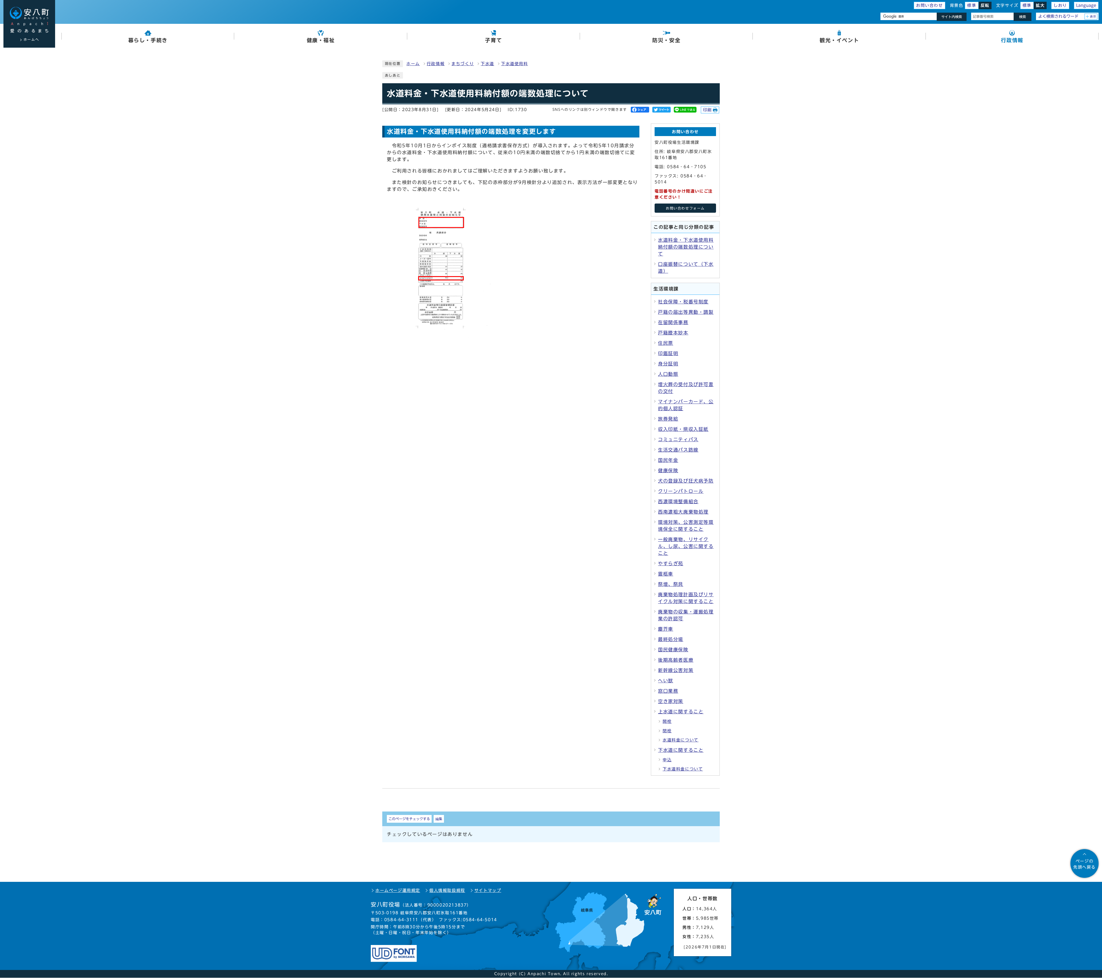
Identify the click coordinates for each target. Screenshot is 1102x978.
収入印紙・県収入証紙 (683, 429)
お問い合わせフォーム (685, 208)
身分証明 (668, 363)
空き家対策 (670, 701)
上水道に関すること (680, 711)
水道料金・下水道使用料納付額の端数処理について (686, 247)
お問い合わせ (929, 5)
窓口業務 (668, 691)
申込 (667, 760)
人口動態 (668, 374)
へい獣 (665, 680)
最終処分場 (670, 639)
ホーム (413, 64)
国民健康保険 (673, 649)
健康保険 (668, 470)
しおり (1060, 5)
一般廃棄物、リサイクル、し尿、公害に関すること (686, 546)
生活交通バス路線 (678, 450)
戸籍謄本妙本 (673, 332)
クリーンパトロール (680, 491)
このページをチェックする (409, 818)
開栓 (667, 721)
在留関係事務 (673, 322)
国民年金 (668, 460)
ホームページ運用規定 (397, 890)
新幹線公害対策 (675, 670)
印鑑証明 (668, 353)
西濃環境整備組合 (678, 501)
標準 (971, 5)
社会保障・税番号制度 (683, 301)
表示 (1093, 16)
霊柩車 (665, 574)
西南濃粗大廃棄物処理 (683, 512)
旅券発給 (668, 419)
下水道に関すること (680, 750)
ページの (1084, 864)
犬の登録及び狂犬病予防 (686, 481)
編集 (438, 818)
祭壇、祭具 (670, 584)
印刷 (707, 110)
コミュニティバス (678, 439)
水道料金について (681, 740)
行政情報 (436, 64)
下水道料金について (683, 769)
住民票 (665, 343)
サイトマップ (487, 890)
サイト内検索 (951, 16)
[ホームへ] (29, 20)
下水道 (487, 64)
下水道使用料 (514, 64)
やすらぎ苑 (670, 563)
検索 (1022, 16)
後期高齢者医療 (675, 660)
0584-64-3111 (401, 920)
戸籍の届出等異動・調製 (686, 312)
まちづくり (462, 64)
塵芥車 (665, 629)
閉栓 (667, 731)
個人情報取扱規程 (447, 890)
